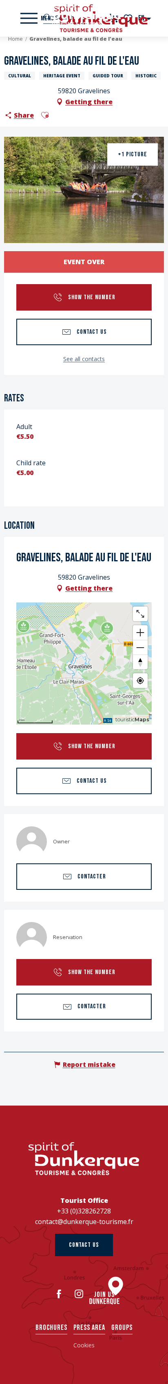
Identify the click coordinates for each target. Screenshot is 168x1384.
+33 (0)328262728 (84, 1211)
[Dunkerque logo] (84, 1158)
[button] (45, 115)
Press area (89, 1327)
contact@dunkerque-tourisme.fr (84, 1221)
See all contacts (84, 359)
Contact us (84, 1245)
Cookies (84, 1345)
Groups (122, 1327)
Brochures (51, 1327)
